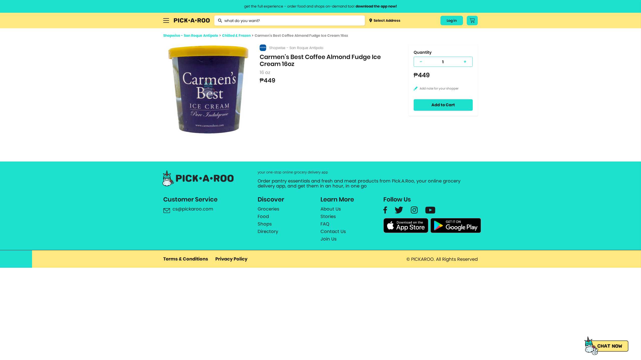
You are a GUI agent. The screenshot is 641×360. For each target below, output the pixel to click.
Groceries (268, 209)
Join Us (328, 239)
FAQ (324, 224)
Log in (452, 20)
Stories (328, 216)
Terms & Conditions (185, 259)
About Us (330, 209)
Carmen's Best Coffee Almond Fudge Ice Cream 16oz (301, 35)
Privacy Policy (231, 259)
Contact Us (333, 231)
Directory (268, 231)
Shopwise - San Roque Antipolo (190, 35)
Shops (265, 224)
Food (263, 216)
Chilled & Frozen (236, 35)
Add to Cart (443, 105)
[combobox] (289, 21)
